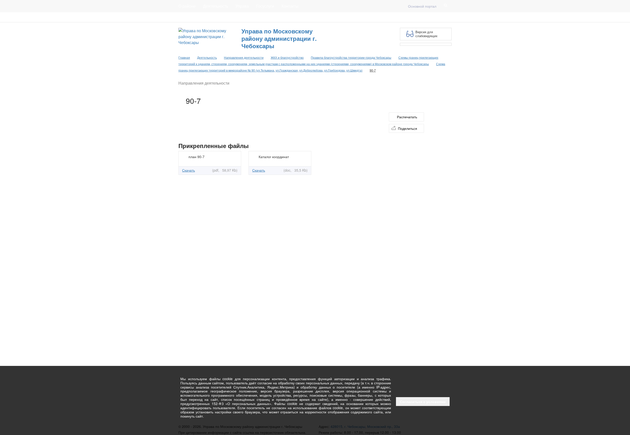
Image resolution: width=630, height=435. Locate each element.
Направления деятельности (244, 57)
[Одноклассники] (449, 17)
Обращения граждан (269, 17)
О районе (187, 6)
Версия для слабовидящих (426, 34)
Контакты (290, 6)
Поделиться (407, 128)
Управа (242, 6)
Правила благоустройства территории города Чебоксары (351, 57)
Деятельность (215, 6)
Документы (215, 17)
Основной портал (422, 6)
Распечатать (407, 116)
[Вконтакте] (441, 17)
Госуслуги (265, 6)
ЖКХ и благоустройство (287, 57)
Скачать (188, 170)
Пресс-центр (188, 17)
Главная (238, 17)
